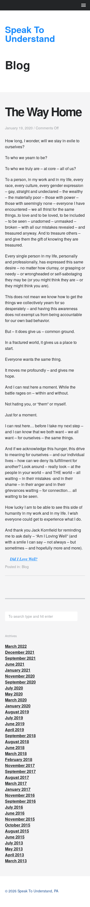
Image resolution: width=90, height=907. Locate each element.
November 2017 (20, 765)
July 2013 (14, 843)
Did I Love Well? (24, 559)
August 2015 (17, 831)
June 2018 (14, 747)
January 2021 (17, 670)
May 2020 (14, 694)
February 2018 (18, 759)
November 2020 (20, 676)
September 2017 (20, 771)
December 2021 (19, 652)
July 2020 (14, 688)
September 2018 (20, 735)
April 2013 (14, 855)
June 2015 (14, 837)
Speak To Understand (30, 34)
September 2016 (20, 801)
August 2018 (17, 741)
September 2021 (20, 658)
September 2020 (20, 682)
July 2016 (14, 807)
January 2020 (17, 706)
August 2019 (17, 712)
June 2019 (14, 723)
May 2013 (14, 849)
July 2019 (14, 718)
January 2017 (17, 789)
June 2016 (14, 813)
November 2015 (20, 819)
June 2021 (14, 664)
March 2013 (16, 861)
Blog (25, 566)
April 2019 (14, 729)
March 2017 (16, 783)
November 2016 (20, 795)
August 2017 (17, 777)
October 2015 (17, 825)
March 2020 (16, 700)
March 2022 (16, 646)
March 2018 (16, 753)
